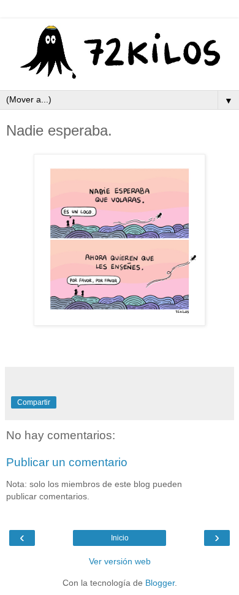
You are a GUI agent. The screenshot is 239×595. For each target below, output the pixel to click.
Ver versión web (120, 561)
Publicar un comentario (66, 462)
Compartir (33, 402)
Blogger (160, 583)
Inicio (120, 538)
